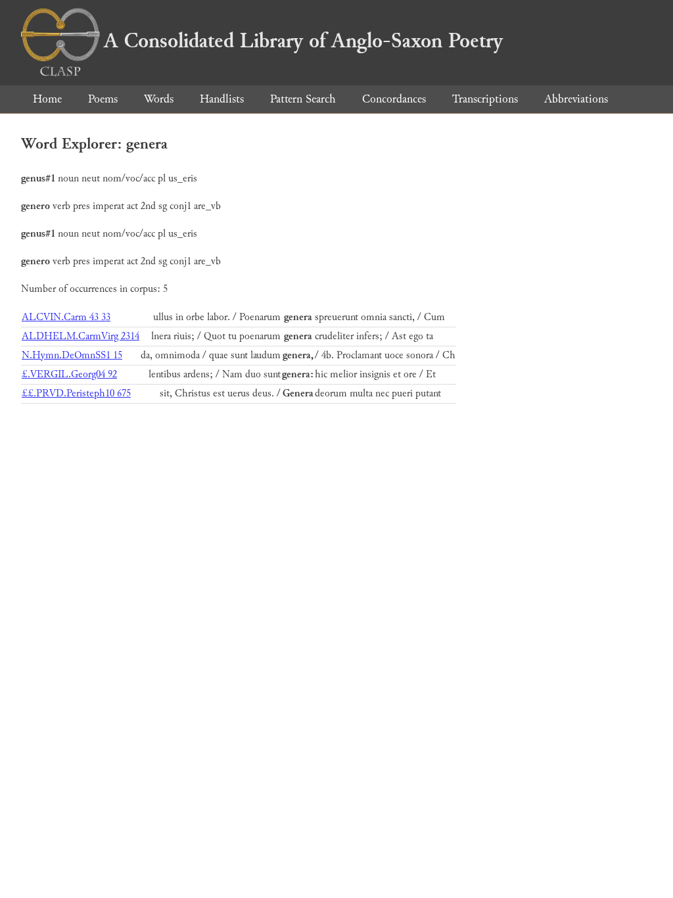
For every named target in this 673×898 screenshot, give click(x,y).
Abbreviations (576, 99)
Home (47, 99)
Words (159, 99)
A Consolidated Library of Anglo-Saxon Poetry (303, 41)
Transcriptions (485, 99)
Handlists (222, 99)
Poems (103, 99)
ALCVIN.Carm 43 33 (66, 317)
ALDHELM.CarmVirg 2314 (80, 336)
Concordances (394, 99)
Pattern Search (303, 99)
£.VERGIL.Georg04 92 (69, 374)
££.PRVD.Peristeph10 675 (76, 393)
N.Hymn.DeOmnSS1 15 (72, 355)
